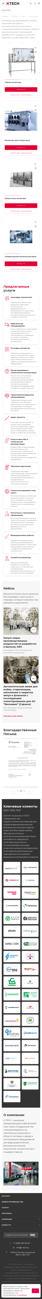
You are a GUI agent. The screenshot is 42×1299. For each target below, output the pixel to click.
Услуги (5, 1207)
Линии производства (12, 1202)
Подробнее (22, 1295)
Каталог (6, 1196)
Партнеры (7, 1213)
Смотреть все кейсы (13, 716)
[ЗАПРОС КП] (35, 52)
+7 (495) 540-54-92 (21, 1243)
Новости (6, 1225)
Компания (7, 1219)
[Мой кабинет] (39, 3)
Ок (35, 1291)
